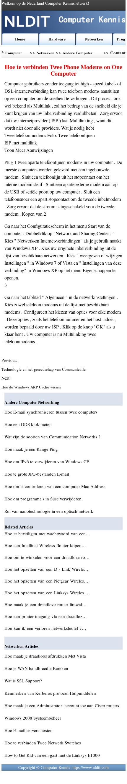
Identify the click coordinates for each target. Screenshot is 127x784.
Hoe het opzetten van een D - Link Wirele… (46, 569)
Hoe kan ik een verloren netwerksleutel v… (45, 628)
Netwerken (94, 39)
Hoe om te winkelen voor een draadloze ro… (46, 557)
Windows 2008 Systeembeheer (32, 718)
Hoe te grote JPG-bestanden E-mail (36, 474)
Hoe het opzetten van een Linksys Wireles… (46, 593)
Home (20, 39)
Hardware (57, 39)
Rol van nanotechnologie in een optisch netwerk (48, 511)
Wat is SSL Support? (23, 681)
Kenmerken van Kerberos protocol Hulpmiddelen (50, 693)
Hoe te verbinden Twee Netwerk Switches (42, 743)
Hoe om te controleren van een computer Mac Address (54, 486)
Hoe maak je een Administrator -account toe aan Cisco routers (61, 705)
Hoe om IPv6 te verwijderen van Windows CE (46, 461)
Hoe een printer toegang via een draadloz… (45, 616)
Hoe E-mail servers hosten (28, 730)
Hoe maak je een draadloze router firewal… (45, 604)
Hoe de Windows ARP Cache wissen (31, 387)
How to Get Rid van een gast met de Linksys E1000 (52, 755)
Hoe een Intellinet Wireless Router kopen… (45, 545)
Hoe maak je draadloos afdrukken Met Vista (45, 656)
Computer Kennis (13, 54)
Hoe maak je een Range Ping (31, 449)
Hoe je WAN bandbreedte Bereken (36, 668)
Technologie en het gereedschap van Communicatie (44, 369)
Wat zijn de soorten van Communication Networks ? (52, 437)
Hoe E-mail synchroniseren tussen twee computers (50, 412)
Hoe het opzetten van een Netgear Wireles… (46, 581)
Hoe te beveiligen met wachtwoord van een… (47, 533)
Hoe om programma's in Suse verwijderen (43, 499)
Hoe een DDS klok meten (28, 424)
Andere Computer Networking (77, 54)
